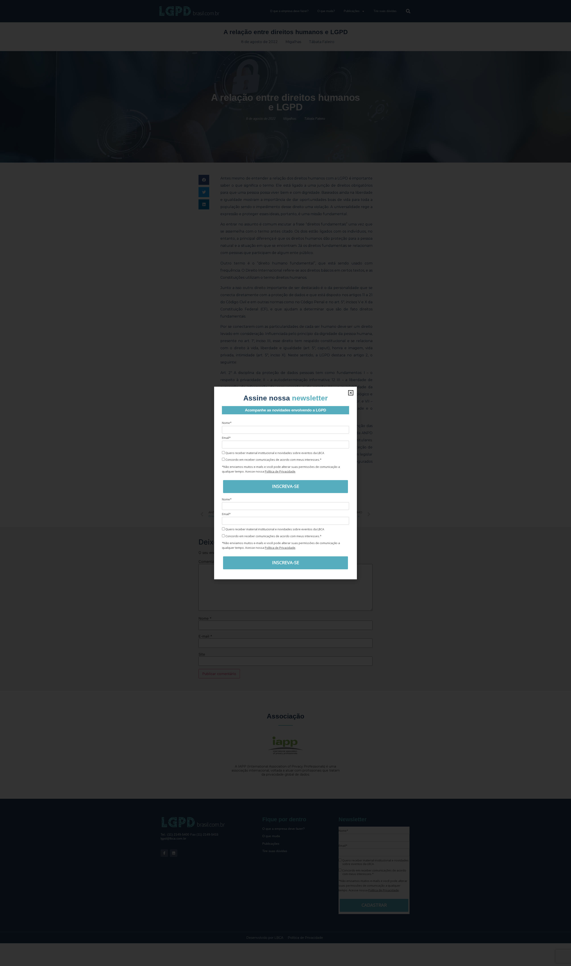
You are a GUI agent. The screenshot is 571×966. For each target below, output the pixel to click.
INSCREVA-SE (285, 486)
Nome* (227, 423)
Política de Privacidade (280, 471)
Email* (226, 438)
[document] (285, 483)
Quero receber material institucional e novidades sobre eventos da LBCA (274, 453)
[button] (350, 392)
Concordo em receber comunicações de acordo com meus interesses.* (273, 459)
